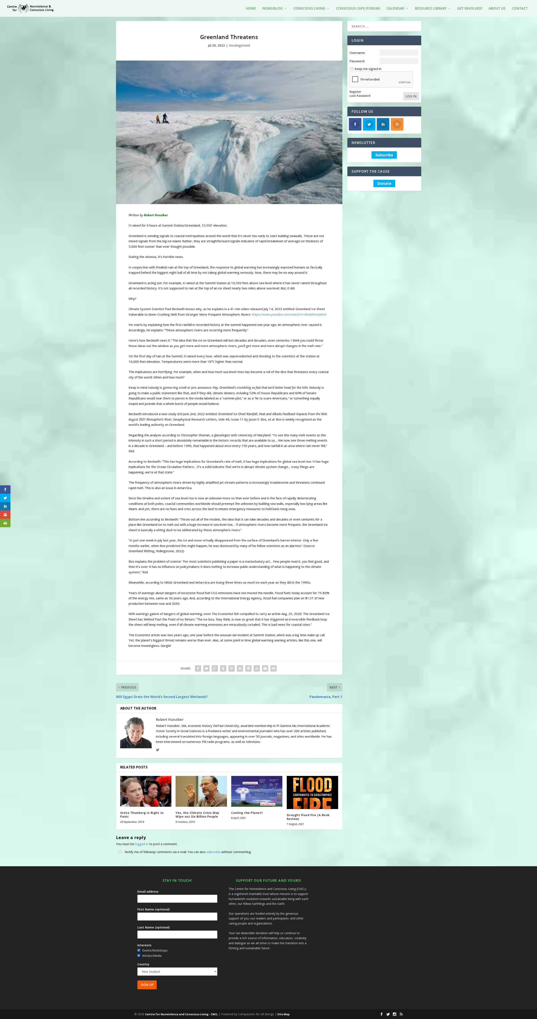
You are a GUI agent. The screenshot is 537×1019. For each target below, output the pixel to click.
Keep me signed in (368, 69)
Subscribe (384, 154)
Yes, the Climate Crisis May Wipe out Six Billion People (197, 814)
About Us (497, 9)
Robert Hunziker (170, 719)
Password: (357, 61)
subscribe (213, 852)
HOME (251, 9)
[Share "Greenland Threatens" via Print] (273, 668)
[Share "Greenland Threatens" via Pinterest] (231, 668)
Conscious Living (309, 9)
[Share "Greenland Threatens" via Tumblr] (223, 668)
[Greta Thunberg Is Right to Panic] (146, 791)
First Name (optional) (153, 909)
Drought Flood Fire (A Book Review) (308, 817)
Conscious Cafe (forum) (358, 9)
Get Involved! (469, 9)
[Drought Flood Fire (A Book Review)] (312, 792)
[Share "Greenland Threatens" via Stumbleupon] (257, 668)
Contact (520, 9)
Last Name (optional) (153, 927)
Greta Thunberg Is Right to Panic (142, 814)
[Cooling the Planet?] (257, 791)
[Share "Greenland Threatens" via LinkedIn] (240, 668)
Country (143, 964)
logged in (141, 844)
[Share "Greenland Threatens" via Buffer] (248, 668)
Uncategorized (239, 45)
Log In (411, 96)
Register (355, 92)
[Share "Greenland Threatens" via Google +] (215, 668)
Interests (144, 945)
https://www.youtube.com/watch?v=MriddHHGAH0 (289, 314)
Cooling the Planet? (247, 813)
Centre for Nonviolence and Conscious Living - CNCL (181, 1014)
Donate (384, 183)
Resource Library (431, 9)
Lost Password (359, 96)
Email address (148, 891)
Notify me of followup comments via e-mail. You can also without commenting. (188, 852)
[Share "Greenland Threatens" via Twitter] (206, 668)
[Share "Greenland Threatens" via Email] (265, 668)
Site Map (283, 1014)
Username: (357, 52)
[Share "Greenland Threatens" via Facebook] (198, 668)
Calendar (395, 9)
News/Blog (272, 9)
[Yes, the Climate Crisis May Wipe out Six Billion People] (201, 791)
